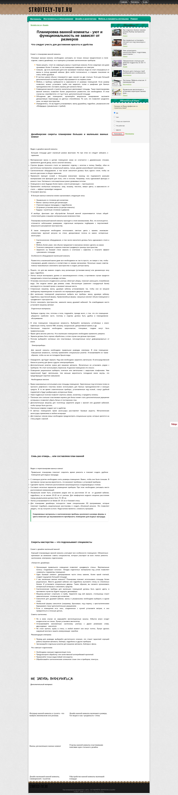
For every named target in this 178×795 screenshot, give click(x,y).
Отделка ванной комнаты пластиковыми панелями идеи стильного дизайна (86, 746)
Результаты (129, 134)
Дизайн (125, 66)
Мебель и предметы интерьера (113, 19)
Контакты (135, 2)
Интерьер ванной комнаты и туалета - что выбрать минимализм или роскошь (47, 714)
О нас (145, 2)
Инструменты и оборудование (58, 19)
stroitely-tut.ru (89, 792)
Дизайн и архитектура (85, 19)
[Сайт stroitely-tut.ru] (39, 788)
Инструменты (127, 75)
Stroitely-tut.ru (36, 25)
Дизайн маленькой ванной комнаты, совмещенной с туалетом (45, 778)
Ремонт (134, 19)
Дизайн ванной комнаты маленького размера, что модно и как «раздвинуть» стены (88, 714)
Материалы (35, 19)
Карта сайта (99, 792)
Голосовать (118, 134)
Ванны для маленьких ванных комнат (45, 746)
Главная (123, 2)
